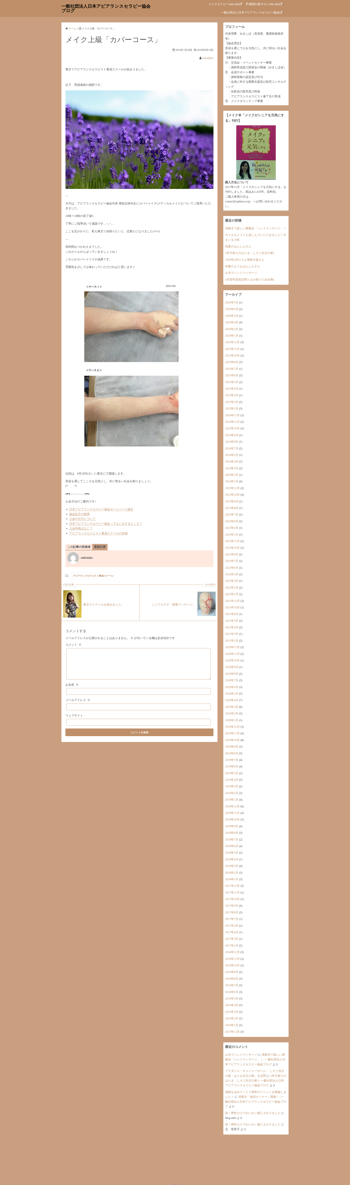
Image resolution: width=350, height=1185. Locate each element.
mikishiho (207, 58)
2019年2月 (231, 793)
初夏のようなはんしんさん (242, 266)
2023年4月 (231, 527)
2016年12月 (232, 952)
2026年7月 (231, 302)
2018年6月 (231, 846)
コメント (73, 644)
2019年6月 (231, 766)
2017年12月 (232, 885)
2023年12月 (232, 488)
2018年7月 (231, 839)
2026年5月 (231, 315)
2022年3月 (231, 580)
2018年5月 (231, 852)
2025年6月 (231, 375)
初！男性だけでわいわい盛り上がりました (253, 1113)
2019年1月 (231, 799)
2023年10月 (232, 494)
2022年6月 (231, 567)
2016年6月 (231, 992)
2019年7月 (231, 759)
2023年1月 (231, 534)
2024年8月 (231, 441)
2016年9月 (231, 972)
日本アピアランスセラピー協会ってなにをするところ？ (105, 523)
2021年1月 (231, 640)
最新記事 (100, 546)
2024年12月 (232, 415)
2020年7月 (231, 680)
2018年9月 (231, 826)
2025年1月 (231, 408)
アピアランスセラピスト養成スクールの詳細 (98, 533)
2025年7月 (231, 368)
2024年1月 (231, 481)
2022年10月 (232, 547)
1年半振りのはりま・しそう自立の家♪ (250, 252)
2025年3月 (231, 395)
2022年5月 (231, 574)
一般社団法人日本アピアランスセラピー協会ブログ (106, 8)
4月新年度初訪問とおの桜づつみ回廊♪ (250, 279)
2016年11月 (232, 958)
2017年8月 (231, 912)
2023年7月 (231, 514)
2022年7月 (231, 561)
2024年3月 (231, 468)
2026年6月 (231, 309)
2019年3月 (231, 786)
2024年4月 (231, 461)
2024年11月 (232, 421)
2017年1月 (231, 945)
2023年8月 (231, 508)
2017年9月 (231, 905)
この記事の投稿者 (79, 546)
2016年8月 (231, 978)
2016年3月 (231, 1011)
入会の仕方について (82, 518)
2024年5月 (231, 455)
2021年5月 (231, 620)
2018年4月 (231, 859)
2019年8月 (231, 753)
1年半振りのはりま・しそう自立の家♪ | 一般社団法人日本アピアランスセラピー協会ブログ (255, 1080)
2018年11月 (232, 812)
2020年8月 (231, 673)
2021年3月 (231, 633)
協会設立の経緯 (79, 514)
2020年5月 (231, 693)
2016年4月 (231, 1005)
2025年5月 (231, 382)
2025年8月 (231, 362)
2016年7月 (231, 985)
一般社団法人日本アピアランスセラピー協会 (250, 12)
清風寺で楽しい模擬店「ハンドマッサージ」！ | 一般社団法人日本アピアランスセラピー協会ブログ (255, 1059)
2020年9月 (231, 667)
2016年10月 (232, 965)
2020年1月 (231, 720)
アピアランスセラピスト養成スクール (93, 575)
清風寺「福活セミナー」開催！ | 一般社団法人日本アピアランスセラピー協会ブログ (255, 1101)
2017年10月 (232, 899)
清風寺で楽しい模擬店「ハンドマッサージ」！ (255, 228)
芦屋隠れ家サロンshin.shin (262, 4)
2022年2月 (231, 587)
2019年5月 (231, 773)
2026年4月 (231, 322)
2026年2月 (231, 329)
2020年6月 (231, 687)
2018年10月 (232, 819)
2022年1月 (231, 594)
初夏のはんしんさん (238, 246)
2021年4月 (231, 627)
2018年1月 (231, 879)
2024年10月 (232, 428)
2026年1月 (231, 335)
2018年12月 (232, 806)
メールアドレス (77, 700)
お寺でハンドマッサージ (241, 272)
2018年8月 (231, 832)
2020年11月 (232, 653)
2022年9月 (231, 554)
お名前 (72, 684)
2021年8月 (231, 614)
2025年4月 (231, 388)
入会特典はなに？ (81, 528)
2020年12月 (232, 647)
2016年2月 (231, 1018)
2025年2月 (231, 402)
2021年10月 (232, 607)
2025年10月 (232, 355)
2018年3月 (231, 865)
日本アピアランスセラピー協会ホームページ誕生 (101, 509)
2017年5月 (231, 925)
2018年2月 (231, 872)
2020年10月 (232, 660)
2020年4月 (231, 700)
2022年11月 (232, 541)
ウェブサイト (74, 715)
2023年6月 (231, 521)
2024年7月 (231, 448)
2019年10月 (232, 740)
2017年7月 (231, 918)
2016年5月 (231, 998)
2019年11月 (232, 733)
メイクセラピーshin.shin (224, 4)
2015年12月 (232, 1031)
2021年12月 (232, 600)
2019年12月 (232, 726)
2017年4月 (231, 932)
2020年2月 (231, 713)
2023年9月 (231, 501)
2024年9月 (231, 435)
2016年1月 (231, 1025)
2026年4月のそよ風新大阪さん (245, 259)
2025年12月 (232, 342)
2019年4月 (231, 779)
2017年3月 (231, 938)
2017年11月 (232, 892)
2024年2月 (231, 474)
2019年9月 (231, 746)
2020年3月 (231, 706)
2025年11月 (232, 348)
